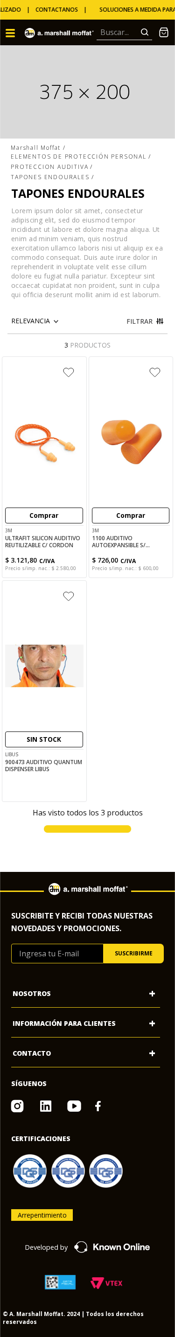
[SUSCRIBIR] (134, 953)
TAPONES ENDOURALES (50, 177)
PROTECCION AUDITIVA (49, 167)
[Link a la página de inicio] (38, 148)
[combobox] (124, 32)
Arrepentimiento (42, 1215)
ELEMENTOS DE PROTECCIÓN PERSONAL (79, 156)
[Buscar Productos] (146, 32)
